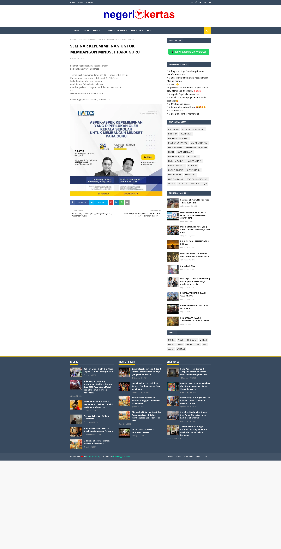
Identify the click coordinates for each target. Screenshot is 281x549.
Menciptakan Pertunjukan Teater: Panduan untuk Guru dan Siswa (146, 386)
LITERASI (203, 340)
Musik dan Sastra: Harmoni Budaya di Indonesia (97, 442)
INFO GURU (191, 340)
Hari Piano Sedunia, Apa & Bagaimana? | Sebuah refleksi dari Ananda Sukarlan (98, 404)
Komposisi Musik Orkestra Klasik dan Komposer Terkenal (98, 430)
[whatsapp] (191, 2)
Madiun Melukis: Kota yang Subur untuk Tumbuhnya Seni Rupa (195, 229)
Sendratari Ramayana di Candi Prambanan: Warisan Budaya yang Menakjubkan (146, 372)
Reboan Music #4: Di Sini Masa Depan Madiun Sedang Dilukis (98, 370)
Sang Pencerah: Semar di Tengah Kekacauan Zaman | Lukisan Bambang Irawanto (194, 372)
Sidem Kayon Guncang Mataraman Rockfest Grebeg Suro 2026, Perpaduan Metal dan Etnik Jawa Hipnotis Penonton (98, 387)
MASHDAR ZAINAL (175, 179)
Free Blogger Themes (122, 456)
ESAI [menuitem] (149, 30)
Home (72, 2)
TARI (197, 344)
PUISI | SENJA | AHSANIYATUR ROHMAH (194, 242)
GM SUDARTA (193, 156)
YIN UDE (171, 184)
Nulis (198, 456)
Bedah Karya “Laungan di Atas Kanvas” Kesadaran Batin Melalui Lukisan (195, 400)
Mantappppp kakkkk (180, 104)
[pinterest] (209, 2)
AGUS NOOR (173, 129)
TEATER (189, 344)
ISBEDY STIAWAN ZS (176, 165)
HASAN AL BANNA (175, 161)
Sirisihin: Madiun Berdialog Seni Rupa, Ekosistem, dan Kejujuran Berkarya (193, 415)
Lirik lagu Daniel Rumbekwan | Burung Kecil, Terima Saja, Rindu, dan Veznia (195, 281)
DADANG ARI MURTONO (178, 138)
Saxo (205, 456)
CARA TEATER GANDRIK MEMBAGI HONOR (143, 431)
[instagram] (205, 2)
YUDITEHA (183, 184)
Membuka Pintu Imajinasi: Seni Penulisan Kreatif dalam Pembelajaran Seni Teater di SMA (147, 416)
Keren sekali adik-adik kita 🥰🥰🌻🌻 (188, 107)
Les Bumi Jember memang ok (185, 113)
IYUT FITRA (192, 165)
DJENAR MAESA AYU (199, 143)
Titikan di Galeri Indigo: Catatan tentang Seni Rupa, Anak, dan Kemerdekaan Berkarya (194, 431)
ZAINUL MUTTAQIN (199, 184)
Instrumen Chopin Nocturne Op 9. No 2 (194, 307)
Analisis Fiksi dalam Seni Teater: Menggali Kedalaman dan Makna (146, 400)
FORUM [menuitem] (96, 30)
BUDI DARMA (186, 134)
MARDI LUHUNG (175, 174)
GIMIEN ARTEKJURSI (176, 156)
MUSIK (180, 340)
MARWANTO (190, 174)
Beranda (73, 39)
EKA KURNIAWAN (175, 147)
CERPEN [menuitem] (75, 30)
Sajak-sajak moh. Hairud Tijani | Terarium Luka (195, 201)
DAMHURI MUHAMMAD (177, 143)
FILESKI (171, 152)
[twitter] (200, 2)
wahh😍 (175, 84)
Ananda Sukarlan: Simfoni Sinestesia (96, 417)
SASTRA (171, 340)
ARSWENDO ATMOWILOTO (193, 129)
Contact (89, 2)
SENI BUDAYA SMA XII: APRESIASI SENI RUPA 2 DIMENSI (195, 319)
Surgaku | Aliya (187, 266)
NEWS (180, 344)
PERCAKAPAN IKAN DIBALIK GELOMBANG (192, 294)
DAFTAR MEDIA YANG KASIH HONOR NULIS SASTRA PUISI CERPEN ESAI (193, 215)
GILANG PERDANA (184, 152)
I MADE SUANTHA (194, 161)
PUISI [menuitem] (86, 30)
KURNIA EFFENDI (193, 170)
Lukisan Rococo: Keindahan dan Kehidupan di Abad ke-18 (194, 255)
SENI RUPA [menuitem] (136, 30)
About (80, 2)
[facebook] (196, 2)
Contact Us (188, 456)
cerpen (171, 344)
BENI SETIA (172, 134)
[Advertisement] (88, 504)
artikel (170, 349)
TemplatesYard (92, 456)
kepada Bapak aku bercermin (185, 94)
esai (205, 344)
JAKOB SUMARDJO (175, 170)
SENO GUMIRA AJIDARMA (197, 179)
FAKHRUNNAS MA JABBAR (196, 147)
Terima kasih (177, 110)
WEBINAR (181, 349)
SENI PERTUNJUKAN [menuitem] (116, 30)
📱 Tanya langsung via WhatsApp (188, 52)
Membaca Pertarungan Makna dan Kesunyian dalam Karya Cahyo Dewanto (195, 386)
